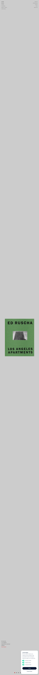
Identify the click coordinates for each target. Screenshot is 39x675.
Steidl (2, 1)
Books (2, 3)
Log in (36, 4)
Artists (2, 4)
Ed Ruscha (3, 641)
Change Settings (29, 671)
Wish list (36, 7)
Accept (29, 668)
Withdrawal (35, 3)
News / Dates (4, 7)
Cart (26, 337)
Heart (13, 337)
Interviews (3, 8)
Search (36, 1)
